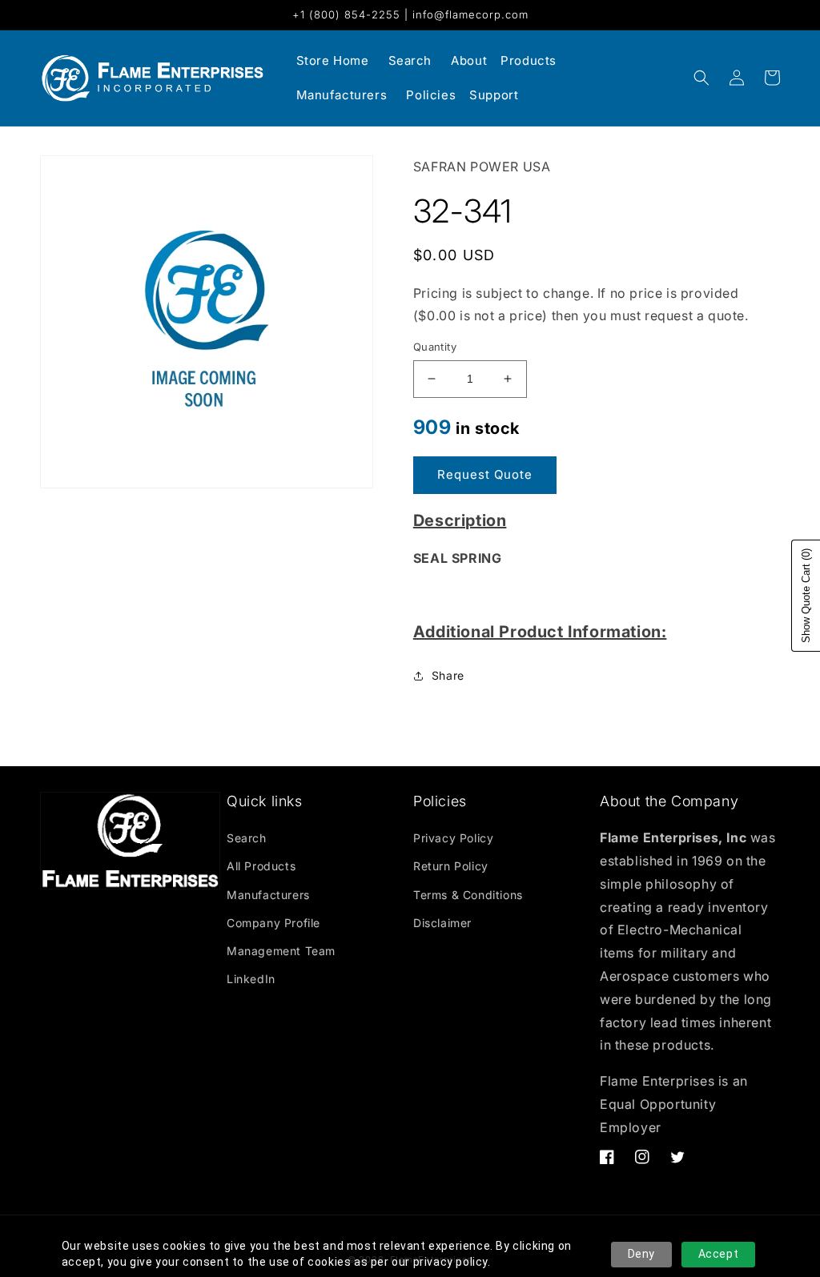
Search (247, 838)
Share (448, 675)
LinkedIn (251, 979)
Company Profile (273, 923)
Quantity (434, 346)
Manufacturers (268, 895)
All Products (261, 866)
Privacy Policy (453, 838)
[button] (701, 77)
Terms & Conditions (468, 895)
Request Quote (485, 474)
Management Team (281, 951)
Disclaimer (442, 923)
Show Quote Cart (806, 595)
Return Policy (450, 866)
